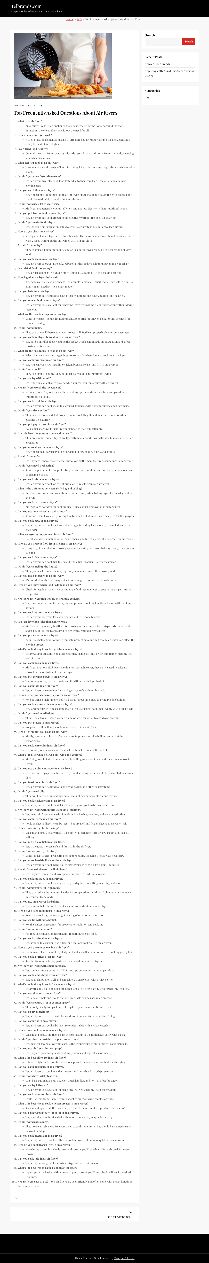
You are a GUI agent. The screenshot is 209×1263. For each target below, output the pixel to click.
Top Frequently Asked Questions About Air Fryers (170, 73)
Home (69, 19)
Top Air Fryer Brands (157, 64)
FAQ (79, 19)
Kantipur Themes (124, 1258)
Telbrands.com (26, 6)
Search (150, 35)
